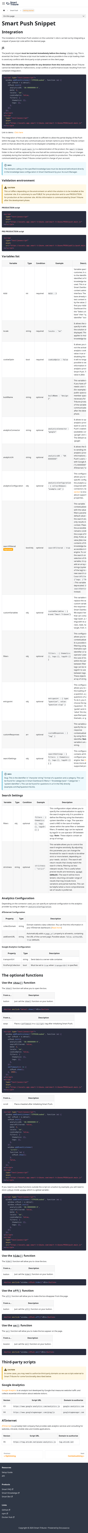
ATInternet (6, 1426)
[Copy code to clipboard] (83, 77)
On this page (8, 16)
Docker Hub (7, 1517)
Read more (56, 927)
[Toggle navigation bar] (3, 3)
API (3, 1476)
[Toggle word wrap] (79, 238)
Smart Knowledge (9, 1493)
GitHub (5, 1510)
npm (4, 1513)
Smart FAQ (6, 1489)
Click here (19, 132)
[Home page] (4, 10)
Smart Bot (6, 1496)
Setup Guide (7, 1472)
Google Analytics (9, 1390)
